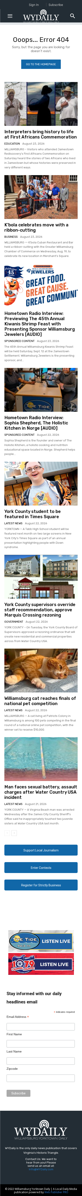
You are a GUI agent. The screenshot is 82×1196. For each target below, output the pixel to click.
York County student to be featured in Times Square (32, 514)
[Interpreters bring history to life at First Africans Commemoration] (41, 104)
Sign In (34, 5)
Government (13, 621)
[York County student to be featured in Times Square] (41, 484)
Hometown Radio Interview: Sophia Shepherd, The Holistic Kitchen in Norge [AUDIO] (36, 423)
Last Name (14, 1051)
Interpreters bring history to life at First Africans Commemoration (40, 134)
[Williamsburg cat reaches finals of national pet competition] (41, 670)
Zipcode (12, 1068)
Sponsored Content (19, 341)
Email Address (18, 1017)
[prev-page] (7, 833)
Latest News (13, 523)
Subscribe (56, 5)
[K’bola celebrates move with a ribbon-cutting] (41, 197)
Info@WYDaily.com (41, 1169)
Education (12, 143)
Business (11, 236)
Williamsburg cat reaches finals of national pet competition (40, 701)
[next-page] (14, 833)
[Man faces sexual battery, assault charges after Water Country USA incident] (41, 759)
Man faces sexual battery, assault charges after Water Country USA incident (40, 792)
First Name (14, 1034)
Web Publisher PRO (56, 1192)
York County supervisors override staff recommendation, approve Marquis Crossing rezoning (39, 610)
